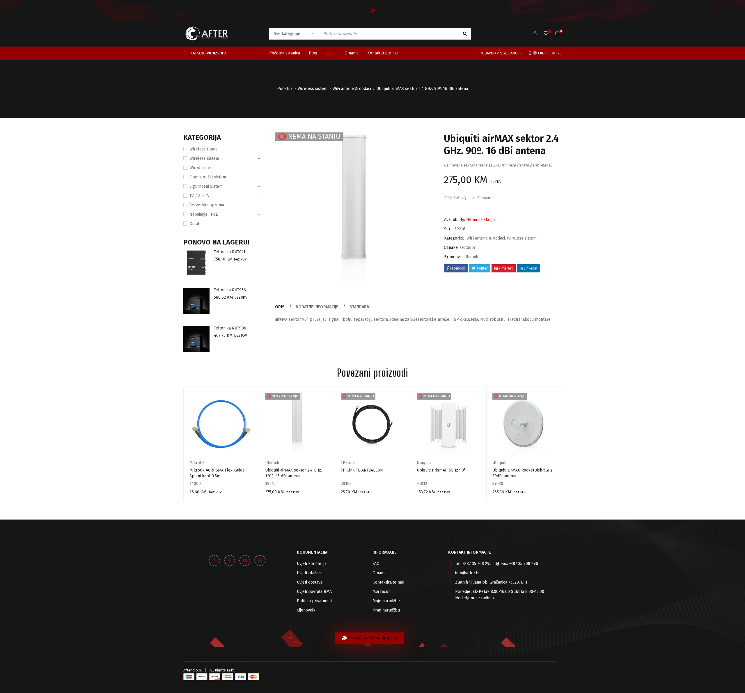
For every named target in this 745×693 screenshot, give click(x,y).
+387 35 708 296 (523, 563)
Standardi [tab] (360, 306)
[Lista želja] (546, 33)
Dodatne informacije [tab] (317, 306)
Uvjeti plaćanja (310, 572)
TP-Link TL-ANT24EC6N (362, 470)
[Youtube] (244, 560)
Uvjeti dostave (310, 582)
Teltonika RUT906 (230, 328)
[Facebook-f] (229, 560)
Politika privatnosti (314, 600)
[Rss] (259, 560)
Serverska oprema (206, 205)
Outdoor (468, 247)
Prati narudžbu (386, 610)
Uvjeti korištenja (312, 563)
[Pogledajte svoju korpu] (557, 33)
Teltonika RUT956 (230, 290)
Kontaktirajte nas (388, 582)
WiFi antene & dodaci (352, 88)
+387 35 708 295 (477, 563)
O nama (379, 572)
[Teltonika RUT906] (196, 339)
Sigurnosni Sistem (206, 186)
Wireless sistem (312, 88)
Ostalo (195, 223)
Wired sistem (201, 167)
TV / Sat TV (199, 195)
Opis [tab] (280, 306)
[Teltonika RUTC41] (196, 263)
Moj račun (381, 591)
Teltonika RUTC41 (229, 251)
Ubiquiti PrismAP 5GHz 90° (441, 470)
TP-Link (348, 462)
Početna (284, 88)
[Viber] (214, 560)
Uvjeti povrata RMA (314, 591)
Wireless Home (203, 149)
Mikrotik (197, 462)
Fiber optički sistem (207, 177)
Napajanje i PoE (203, 214)
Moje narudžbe (386, 600)
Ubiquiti (471, 256)
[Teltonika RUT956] (196, 301)
